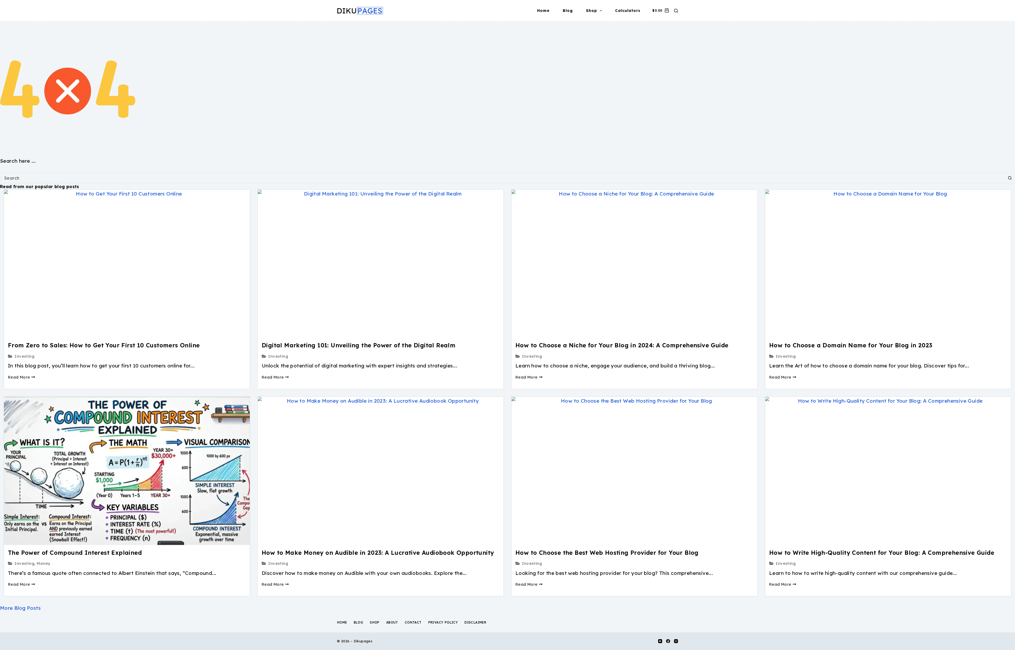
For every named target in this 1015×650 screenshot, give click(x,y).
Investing (24, 356)
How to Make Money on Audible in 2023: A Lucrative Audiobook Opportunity (378, 552)
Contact (413, 622)
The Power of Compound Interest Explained (75, 552)
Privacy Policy (443, 622)
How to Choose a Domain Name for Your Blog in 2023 (851, 345)
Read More (19, 377)
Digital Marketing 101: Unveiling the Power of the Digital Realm (358, 345)
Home (543, 10)
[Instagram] (676, 641)
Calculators (627, 10)
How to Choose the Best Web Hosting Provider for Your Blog (607, 552)
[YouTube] (660, 641)
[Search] (676, 11)
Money (43, 563)
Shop (591, 10)
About (392, 622)
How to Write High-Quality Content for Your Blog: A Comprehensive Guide (881, 552)
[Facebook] (668, 641)
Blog (568, 10)
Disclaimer (475, 622)
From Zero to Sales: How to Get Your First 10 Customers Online (104, 345)
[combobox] (502, 178)
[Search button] (1010, 178)
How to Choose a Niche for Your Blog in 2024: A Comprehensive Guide (621, 345)
